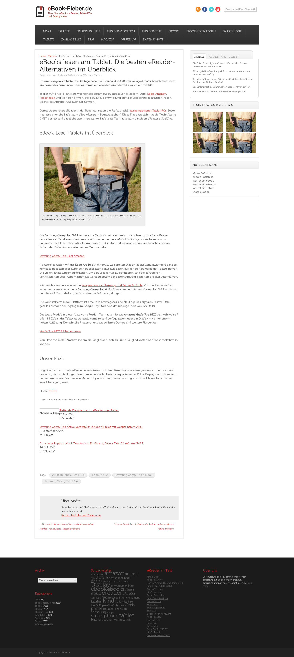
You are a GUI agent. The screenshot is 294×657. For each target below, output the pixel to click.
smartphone (105, 616)
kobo (116, 605)
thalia (100, 620)
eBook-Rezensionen (201, 31)
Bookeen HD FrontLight (159, 614)
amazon (114, 573)
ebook (99, 589)
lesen (123, 605)
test (94, 619)
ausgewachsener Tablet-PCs (148, 110)
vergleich (108, 620)
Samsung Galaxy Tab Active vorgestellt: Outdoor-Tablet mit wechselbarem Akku (91, 427)
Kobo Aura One (155, 580)
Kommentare (217, 56)
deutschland (121, 581)
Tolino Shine (153, 620)
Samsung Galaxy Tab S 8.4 (61, 481)
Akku (93, 574)
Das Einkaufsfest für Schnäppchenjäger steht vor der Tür (221, 87)
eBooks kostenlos (203, 176)
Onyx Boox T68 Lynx (157, 598)
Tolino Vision (154, 601)
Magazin (107, 39)
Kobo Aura (152, 604)
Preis (130, 605)
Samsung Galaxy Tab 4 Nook (134, 475)
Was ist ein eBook (203, 180)
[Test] (208, 131)
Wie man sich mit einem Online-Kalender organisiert (219, 91)
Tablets (48, 39)
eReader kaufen (88, 31)
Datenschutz (153, 39)
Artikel (199, 56)
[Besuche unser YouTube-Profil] (218, 9)
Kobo (150, 93)
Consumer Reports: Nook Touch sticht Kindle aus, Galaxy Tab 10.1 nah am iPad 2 (91, 443)
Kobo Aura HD (154, 617)
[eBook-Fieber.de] (64, 18)
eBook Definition (202, 173)
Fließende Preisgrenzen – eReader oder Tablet (89, 410)
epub (96, 593)
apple (102, 577)
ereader (112, 593)
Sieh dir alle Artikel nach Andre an (81, 515)
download (116, 586)
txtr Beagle (152, 626)
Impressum (128, 39)
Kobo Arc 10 (100, 475)
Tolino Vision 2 (155, 589)
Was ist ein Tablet (203, 188)
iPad (104, 597)
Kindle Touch (154, 632)
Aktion (100, 574)
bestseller (115, 578)
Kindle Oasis (153, 577)
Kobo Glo (151, 610)
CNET (53, 391)
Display (100, 585)
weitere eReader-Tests (158, 635)
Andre (61, 75)
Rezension (120, 609)
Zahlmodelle (71, 39)
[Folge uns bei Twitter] (211, 9)
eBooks (174, 31)
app (93, 578)
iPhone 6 (124, 597)
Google (95, 598)
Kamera (135, 597)
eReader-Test (152, 31)
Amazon (160, 93)
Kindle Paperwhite (102, 605)
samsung (98, 612)
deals (96, 581)
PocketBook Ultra (156, 595)
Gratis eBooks (201, 191)
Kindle (111, 601)
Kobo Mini (152, 623)
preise (97, 608)
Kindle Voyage (154, 592)
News (47, 31)
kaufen (96, 601)
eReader (64, 31)
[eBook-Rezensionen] (208, 153)
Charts (126, 578)
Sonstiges (40, 618)
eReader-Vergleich (121, 31)
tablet (126, 615)
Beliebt (234, 56)
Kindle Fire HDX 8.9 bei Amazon (60, 331)
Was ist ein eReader (204, 184)
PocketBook (47, 97)
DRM (91, 39)
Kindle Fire (126, 601)
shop (110, 612)
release (108, 609)
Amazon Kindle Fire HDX (68, 475)
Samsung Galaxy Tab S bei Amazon (62, 256)
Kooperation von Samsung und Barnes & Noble (112, 285)
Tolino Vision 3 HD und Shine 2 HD (165, 583)
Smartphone (232, 31)
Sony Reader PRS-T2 (157, 629)
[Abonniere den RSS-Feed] (198, 9)
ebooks (115, 589)
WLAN (127, 620)
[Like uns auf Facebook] (204, 9)
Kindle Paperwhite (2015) (159, 586)
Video (118, 620)
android (132, 574)
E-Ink (131, 585)
